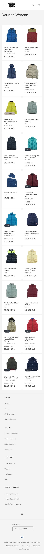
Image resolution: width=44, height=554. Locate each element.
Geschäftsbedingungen (13, 504)
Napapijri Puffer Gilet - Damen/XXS (32, 377)
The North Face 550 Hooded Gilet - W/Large (11, 339)
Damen (7, 409)
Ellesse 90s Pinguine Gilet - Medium (32, 156)
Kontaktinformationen (23, 549)
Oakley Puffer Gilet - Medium (32, 48)
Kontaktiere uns (10, 464)
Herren (7, 404)
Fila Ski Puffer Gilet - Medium (32, 120)
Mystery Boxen (10, 414)
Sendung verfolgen (11, 494)
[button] (4, 4)
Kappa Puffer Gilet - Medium (32, 304)
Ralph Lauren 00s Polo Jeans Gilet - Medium (31, 85)
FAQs (6, 479)
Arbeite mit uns (10, 444)
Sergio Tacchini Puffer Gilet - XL (10, 232)
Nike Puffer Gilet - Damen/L (10, 270)
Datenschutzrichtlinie (12, 499)
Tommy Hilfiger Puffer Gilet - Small (11, 377)
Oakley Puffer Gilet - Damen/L (11, 84)
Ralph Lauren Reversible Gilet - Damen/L (10, 121)
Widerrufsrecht (35, 542)
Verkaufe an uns (10, 439)
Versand (7, 469)
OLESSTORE (12, 542)
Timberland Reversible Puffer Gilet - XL (31, 194)
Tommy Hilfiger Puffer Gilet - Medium (30, 339)
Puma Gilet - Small (10, 193)
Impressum (8, 449)
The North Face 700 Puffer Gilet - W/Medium (11, 49)
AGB (23, 546)
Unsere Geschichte (11, 434)
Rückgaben (8, 474)
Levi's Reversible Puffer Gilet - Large (32, 232)
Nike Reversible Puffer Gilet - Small (11, 156)
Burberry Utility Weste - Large (30, 270)
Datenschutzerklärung (12, 546)
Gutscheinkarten (10, 419)
